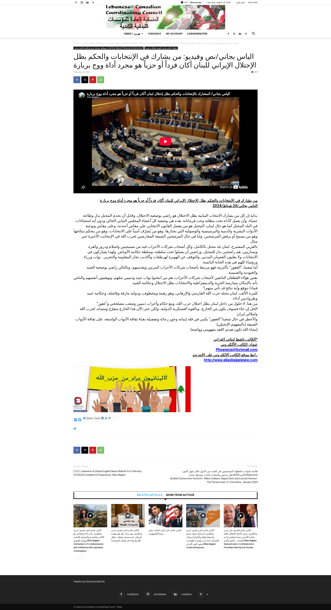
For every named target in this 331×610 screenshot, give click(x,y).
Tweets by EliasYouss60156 (89, 581)
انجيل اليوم (240, 2)
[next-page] (81, 558)
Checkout (154, 33)
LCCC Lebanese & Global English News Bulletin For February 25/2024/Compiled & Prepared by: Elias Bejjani (107, 473)
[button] (253, 34)
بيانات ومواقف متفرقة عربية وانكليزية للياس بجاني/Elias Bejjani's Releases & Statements (122, 43)
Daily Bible (253, 2)
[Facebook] (76, 2)
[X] (93, 2)
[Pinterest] (92, 79)
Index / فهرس (132, 33)
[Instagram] (81, 2)
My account (174, 33)
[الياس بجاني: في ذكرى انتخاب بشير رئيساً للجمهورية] (165, 515)
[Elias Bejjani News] (165, 17)
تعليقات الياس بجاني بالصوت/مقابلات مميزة (161, 48)
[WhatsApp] (100, 79)
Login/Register (197, 33)
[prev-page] (75, 558)
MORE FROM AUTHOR (180, 495)
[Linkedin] (87, 2)
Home (76, 43)
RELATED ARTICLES (150, 495)
